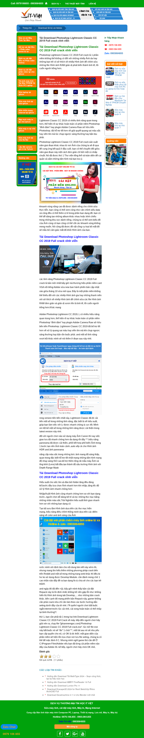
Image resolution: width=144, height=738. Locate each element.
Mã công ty (72, 726)
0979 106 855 (11, 734)
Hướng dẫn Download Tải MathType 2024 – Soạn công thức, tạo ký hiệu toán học (73, 677)
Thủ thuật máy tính (75, 3)
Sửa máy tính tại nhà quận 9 (120, 112)
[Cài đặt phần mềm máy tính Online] (27, 173)
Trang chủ (27, 27)
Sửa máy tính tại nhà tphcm (26, 102)
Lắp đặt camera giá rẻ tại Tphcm (26, 147)
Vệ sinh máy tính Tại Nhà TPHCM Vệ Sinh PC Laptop (27, 83)
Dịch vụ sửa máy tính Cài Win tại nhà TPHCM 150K (116, 73)
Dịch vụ (55, 3)
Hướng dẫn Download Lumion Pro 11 (63, 685)
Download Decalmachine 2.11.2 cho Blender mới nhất (71, 694)
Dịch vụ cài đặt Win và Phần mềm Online (27, 60)
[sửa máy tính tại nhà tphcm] (116, 154)
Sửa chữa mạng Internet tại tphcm (26, 111)
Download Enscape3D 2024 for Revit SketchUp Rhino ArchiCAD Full (70, 690)
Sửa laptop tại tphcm (25, 93)
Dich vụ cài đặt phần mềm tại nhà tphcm (26, 71)
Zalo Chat (9, 727)
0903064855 (116, 53)
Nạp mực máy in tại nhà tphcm (26, 120)
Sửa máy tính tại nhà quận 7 (120, 125)
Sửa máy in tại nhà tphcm (27, 129)
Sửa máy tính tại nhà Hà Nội (26, 138)
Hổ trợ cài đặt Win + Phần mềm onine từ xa (26, 49)
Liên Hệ (92, 3)
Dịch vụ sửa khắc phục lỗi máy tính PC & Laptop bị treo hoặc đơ (116, 86)
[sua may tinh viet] (31, 14)
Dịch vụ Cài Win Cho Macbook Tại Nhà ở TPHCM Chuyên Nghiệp (116, 100)
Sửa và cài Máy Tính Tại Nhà (25, 39)
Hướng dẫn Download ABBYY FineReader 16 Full (69, 682)
